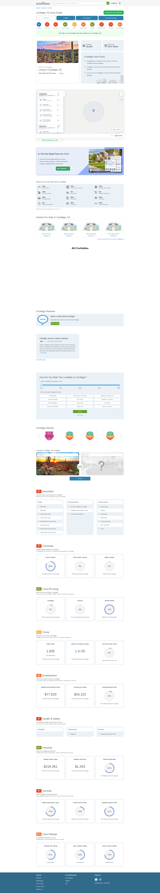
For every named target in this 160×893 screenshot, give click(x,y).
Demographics (87, 18)
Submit (80, 411)
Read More (44, 353)
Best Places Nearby (111, 18)
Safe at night (80, 403)
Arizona (44, 8)
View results (80, 415)
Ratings (49, 67)
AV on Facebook (100, 879)
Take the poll (57, 209)
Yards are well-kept (52, 399)
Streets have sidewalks (52, 406)
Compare (80, 478)
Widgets (67, 881)
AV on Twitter (96, 879)
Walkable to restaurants (107, 399)
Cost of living (91, 73)
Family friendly (52, 395)
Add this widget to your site (50, 140)
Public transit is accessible (80, 395)
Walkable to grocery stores (107, 395)
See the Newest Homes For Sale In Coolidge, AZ (110, 239)
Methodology (39, 881)
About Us (38, 878)
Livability (113, 3)
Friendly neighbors (52, 403)
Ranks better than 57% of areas (47, 73)
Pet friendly (107, 403)
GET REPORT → (63, 168)
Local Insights (69, 878)
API (66, 883)
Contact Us (39, 889)
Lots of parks (80, 399)
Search (38, 8)
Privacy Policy (40, 886)
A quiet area (80, 406)
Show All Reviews (41, 359)
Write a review (55, 323)
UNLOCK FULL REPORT (114, 12)
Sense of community (107, 406)
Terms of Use (40, 883)
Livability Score (101, 61)
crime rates (96, 67)
